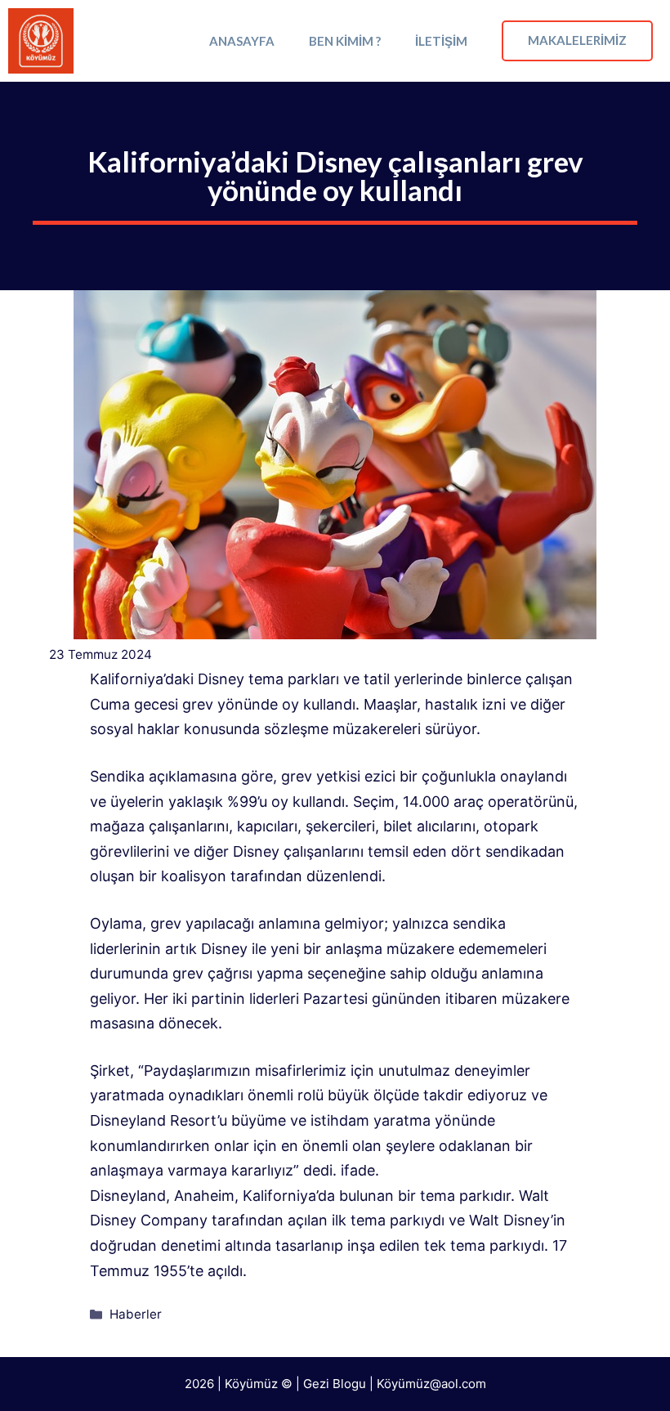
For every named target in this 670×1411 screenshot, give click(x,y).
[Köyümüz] (41, 41)
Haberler (135, 1314)
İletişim (441, 41)
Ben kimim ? (345, 41)
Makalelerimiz (577, 40)
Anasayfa (242, 41)
